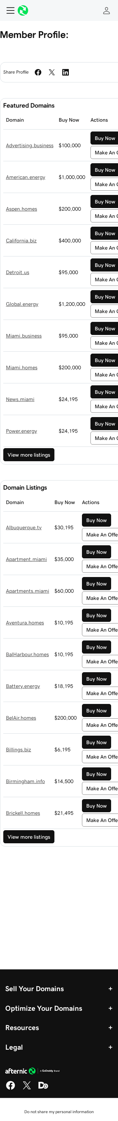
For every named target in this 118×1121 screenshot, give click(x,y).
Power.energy (21, 430)
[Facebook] (10, 1088)
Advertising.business (29, 145)
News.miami (20, 399)
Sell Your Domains (34, 988)
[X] (27, 1088)
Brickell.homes (23, 812)
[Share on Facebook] (38, 72)
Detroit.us (17, 272)
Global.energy (22, 304)
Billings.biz (18, 749)
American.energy (25, 177)
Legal (14, 1047)
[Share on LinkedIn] (65, 72)
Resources (22, 1027)
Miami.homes (21, 367)
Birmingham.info (25, 781)
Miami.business (24, 335)
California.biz (21, 240)
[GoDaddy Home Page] (32, 1071)
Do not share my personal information (59, 1112)
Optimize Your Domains (43, 1008)
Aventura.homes (25, 622)
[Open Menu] (7, 10)
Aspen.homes (21, 208)
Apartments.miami (27, 590)
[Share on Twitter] (52, 72)
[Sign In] (106, 10)
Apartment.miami (26, 559)
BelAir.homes (21, 717)
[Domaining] (43, 1088)
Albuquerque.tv (24, 527)
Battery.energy (23, 686)
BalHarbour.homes (27, 654)
